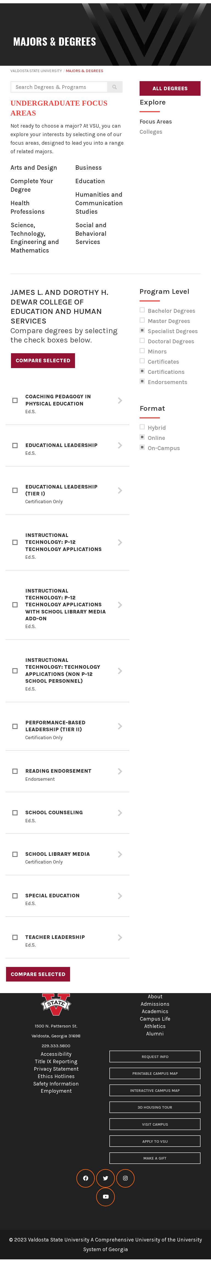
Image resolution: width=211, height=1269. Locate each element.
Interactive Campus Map (155, 1090)
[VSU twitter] (105, 1178)
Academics (155, 1011)
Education (90, 181)
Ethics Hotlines (56, 1076)
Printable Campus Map (155, 1073)
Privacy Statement (56, 1069)
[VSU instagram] (125, 1178)
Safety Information (56, 1084)
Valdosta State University (36, 70)
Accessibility (56, 1054)
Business (88, 167)
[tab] (67, 400)
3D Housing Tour (155, 1107)
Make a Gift (154, 1158)
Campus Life (155, 1019)
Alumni (155, 1033)
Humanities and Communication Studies (99, 203)
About (155, 996)
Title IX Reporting (56, 1061)
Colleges (151, 131)
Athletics (155, 1026)
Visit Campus (155, 1124)
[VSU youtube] (105, 1197)
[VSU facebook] (85, 1178)
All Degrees (170, 88)
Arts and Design (33, 167)
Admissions (155, 1004)
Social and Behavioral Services (91, 233)
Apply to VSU (155, 1141)
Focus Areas (156, 121)
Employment (56, 1091)
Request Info (155, 1056)
